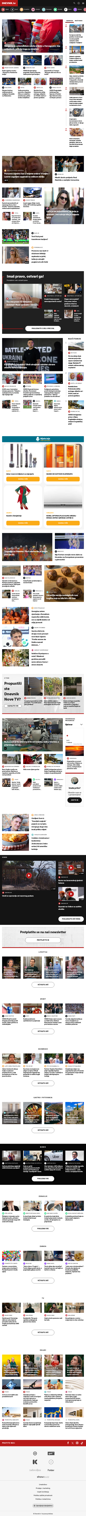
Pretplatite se (43, 940)
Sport (16, 9)
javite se (74, 800)
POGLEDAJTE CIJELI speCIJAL (43, 328)
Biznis (69, 9)
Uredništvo (43, 1484)
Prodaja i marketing (43, 1488)
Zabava (80, 9)
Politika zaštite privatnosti (43, 1495)
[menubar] (78, 3)
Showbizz (26, 9)
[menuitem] (78, 3)
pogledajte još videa (71, 919)
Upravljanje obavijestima (44, 1506)
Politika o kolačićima (43, 1499)
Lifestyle (38, 9)
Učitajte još (43, 985)
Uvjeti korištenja (43, 1492)
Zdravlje (60, 9)
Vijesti (7, 9)
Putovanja (48, 9)
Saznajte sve (12, 706)
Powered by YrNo (77, 744)
